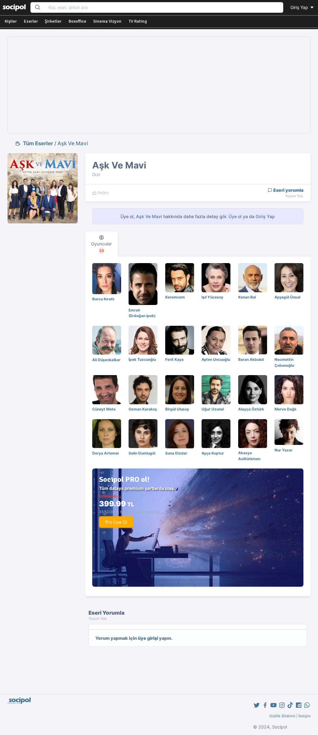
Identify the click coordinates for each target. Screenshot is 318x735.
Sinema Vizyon (107, 21)
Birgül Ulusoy (177, 409)
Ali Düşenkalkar (106, 359)
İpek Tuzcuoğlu (142, 359)
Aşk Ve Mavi (72, 143)
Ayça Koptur (213, 453)
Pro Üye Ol (116, 522)
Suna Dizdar (176, 453)
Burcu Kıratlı (103, 299)
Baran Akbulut (251, 359)
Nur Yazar (284, 450)
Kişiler (11, 21)
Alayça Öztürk (251, 409)
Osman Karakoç (143, 409)
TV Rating (138, 21)
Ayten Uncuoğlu (216, 359)
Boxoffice (77, 21)
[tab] (101, 243)
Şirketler (53, 21)
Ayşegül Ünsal (287, 297)
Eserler (31, 21)
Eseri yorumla (287, 190)
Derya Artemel (105, 453)
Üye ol (235, 216)
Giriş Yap (299, 7)
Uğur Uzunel (213, 409)
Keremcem (175, 297)
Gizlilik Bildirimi (282, 716)
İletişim (304, 716)
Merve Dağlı (285, 409)
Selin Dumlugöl (142, 453)
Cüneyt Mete (104, 409)
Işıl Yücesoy (212, 297)
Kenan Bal (247, 297)
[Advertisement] (159, 85)
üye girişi (148, 638)
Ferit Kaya (174, 359)
